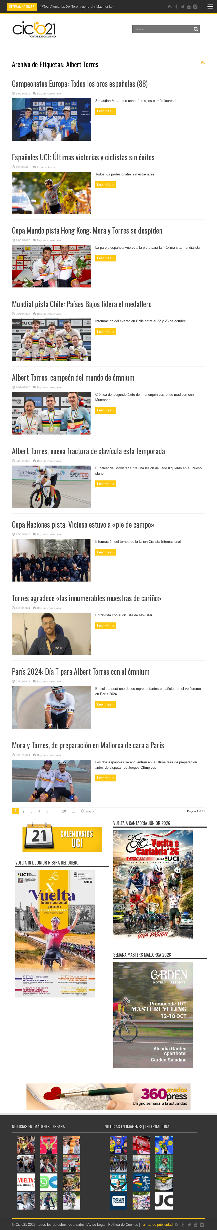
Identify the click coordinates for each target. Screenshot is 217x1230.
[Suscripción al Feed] (203, 63)
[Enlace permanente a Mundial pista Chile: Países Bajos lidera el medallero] (51, 360)
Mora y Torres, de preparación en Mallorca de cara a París (88, 744)
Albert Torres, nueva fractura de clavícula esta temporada (88, 450)
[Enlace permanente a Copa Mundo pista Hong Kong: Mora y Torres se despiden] (51, 286)
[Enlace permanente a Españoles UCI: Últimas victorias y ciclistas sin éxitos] (51, 213)
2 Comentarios (46, 167)
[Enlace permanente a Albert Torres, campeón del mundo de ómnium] (51, 433)
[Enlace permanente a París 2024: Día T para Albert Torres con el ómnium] (51, 727)
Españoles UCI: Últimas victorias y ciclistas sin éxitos (83, 157)
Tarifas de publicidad (157, 1225)
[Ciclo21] (34, 35)
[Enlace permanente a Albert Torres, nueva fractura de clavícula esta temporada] (51, 507)
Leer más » (105, 111)
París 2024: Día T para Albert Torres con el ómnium (81, 671)
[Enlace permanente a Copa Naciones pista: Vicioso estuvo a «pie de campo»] (51, 580)
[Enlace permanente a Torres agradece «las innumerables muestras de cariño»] (51, 654)
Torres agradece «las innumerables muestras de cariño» (86, 597)
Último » (87, 811)
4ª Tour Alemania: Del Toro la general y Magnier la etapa (80, 6)
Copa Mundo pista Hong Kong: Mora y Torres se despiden (87, 230)
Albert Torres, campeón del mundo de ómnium (73, 377)
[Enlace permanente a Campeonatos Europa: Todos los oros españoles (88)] (51, 139)
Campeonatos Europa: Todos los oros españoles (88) (80, 83)
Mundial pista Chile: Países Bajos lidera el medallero (82, 303)
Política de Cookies (123, 1225)
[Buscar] (196, 29)
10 (64, 811)
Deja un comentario (49, 93)
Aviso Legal (96, 1225)
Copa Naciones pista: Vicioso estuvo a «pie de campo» (83, 524)
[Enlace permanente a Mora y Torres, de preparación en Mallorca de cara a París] (51, 801)
